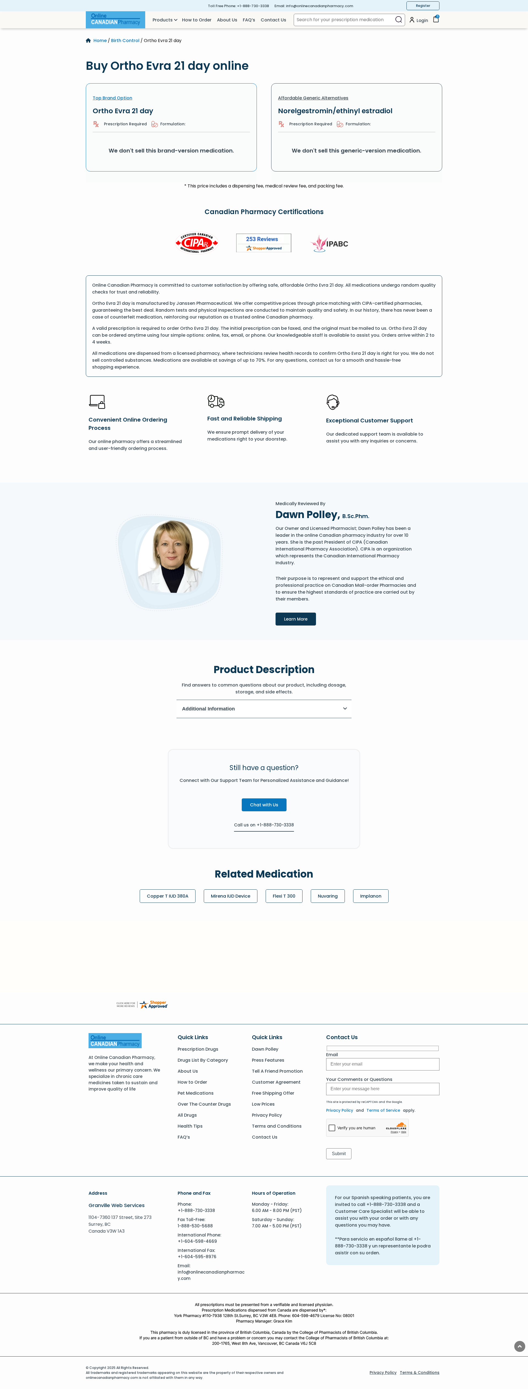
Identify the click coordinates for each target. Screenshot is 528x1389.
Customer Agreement (276, 1082)
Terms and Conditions (277, 1126)
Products (163, 20)
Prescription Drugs (198, 1049)
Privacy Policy (267, 1115)
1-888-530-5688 (195, 1226)
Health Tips (190, 1126)
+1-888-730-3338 (253, 6)
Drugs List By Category (203, 1060)
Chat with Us (264, 805)
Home (100, 40)
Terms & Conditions (419, 1372)
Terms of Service (383, 1110)
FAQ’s (249, 20)
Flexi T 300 (284, 896)
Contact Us (273, 20)
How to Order (196, 20)
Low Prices (263, 1104)
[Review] (263, 244)
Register (423, 5)
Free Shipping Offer (273, 1093)
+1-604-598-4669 (197, 1241)
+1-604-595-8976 (197, 1257)
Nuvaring (328, 896)
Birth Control (125, 40)
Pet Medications (196, 1093)
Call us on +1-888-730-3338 (264, 825)
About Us (227, 20)
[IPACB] (331, 244)
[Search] (398, 20)
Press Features (268, 1060)
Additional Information (208, 709)
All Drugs (187, 1115)
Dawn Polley (265, 1049)
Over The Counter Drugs (204, 1104)
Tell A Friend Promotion (277, 1071)
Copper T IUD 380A (167, 896)
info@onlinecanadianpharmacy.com (319, 6)
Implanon (370, 896)
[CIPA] (197, 243)
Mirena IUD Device (230, 896)
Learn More (300, 619)
